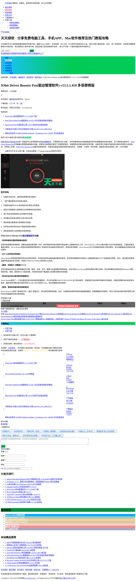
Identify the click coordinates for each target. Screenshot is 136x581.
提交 (3, 446)
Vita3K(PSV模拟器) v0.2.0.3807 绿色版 (20, 550)
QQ (2, 468)
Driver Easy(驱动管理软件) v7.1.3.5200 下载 (21, 489)
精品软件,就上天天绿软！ (106, 431)
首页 (6, 58)
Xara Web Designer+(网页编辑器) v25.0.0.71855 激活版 (25, 553)
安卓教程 (4, 53)
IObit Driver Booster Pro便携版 (52, 314)
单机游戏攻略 (19, 53)
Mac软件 (8, 65)
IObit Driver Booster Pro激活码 (118, 314)
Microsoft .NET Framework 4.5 (16, 520)
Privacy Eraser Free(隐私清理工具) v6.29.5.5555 (18, 319)
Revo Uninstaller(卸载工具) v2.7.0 (18, 492)
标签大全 (8, 15)
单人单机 (28, 53)
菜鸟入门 (40, 53)
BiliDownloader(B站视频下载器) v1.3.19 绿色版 (23, 502)
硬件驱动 (38, 77)
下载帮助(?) (9, 17)
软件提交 (20, 570)
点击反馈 (11, 348)
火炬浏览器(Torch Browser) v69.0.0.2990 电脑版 (23, 484)
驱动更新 (22, 316)
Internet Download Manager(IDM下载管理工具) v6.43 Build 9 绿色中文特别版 (33, 479)
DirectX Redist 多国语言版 (15, 515)
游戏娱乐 (8, 68)
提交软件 (8, 10)
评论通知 (6, 449)
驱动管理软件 (46, 142)
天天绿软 (8, 3)
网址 (2, 464)
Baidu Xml (55, 570)
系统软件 (30, 77)
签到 (6, 451)
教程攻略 (8, 70)
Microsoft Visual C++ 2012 (14, 517)
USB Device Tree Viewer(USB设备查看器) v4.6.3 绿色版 (26, 565)
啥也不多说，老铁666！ (11, 435)
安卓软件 (8, 63)
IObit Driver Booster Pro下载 (31, 314)
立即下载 (8, 328)
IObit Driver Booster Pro (10, 142)
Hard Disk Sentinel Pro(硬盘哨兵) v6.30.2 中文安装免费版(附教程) (29, 555)
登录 (11, 73)
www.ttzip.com (30, 578)
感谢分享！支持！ (34, 431)
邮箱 (3, 460)
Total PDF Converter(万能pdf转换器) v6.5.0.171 (22, 494)
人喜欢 (4, 311)
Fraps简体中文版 (11, 529)
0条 (21, 103)
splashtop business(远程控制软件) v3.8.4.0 (20, 487)
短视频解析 (13, 25)
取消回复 (4, 424)
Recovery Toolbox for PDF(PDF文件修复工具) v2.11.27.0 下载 (28, 560)
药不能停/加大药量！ (31, 435)
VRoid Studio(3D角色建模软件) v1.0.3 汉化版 (22, 563)
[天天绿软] (5, 32)
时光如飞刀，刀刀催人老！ (52, 435)
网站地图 (8, 12)
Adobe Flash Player (12, 524)
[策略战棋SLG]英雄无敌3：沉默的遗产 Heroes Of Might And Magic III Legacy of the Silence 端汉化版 (71, 319)
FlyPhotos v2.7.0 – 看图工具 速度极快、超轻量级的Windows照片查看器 (32, 482)
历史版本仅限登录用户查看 (68, 306)
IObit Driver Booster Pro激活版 (96, 314)
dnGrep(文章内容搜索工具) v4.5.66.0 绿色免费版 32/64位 (26, 547)
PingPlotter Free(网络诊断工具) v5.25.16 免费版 (23, 558)
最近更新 (8, 7)
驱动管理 (29, 316)
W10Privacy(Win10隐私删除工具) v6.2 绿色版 (22, 497)
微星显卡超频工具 (12, 527)
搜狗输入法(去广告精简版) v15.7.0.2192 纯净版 (23, 545)
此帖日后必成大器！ (67, 431)
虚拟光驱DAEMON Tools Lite (16, 522)
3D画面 (34, 53)
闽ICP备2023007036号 (67, 578)
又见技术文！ (19, 431)
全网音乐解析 (14, 28)
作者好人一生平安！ (86, 431)
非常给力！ (6, 431)
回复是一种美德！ (50, 431)
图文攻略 (11, 53)
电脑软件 (8, 60)
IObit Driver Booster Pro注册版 (74, 314)
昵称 (3, 456)
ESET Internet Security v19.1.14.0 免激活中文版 (23, 499)
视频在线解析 (14, 23)
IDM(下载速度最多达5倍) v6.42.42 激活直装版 (23, 542)
